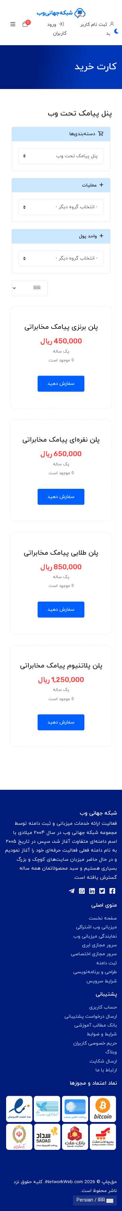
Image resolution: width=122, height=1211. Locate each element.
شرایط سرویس (101, 981)
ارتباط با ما (106, 1070)
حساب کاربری (103, 1007)
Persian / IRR (91, 1200)
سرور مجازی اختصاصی (94, 954)
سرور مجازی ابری (99, 945)
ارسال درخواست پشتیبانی (90, 1016)
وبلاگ (111, 1052)
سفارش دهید (61, 383)
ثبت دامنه (106, 963)
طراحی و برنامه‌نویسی (95, 972)
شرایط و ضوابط (102, 1034)
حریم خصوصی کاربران (95, 1043)
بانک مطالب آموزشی (95, 1025)
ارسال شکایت (103, 1061)
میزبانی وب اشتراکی (96, 927)
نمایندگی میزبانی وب (95, 936)
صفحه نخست (103, 918)
